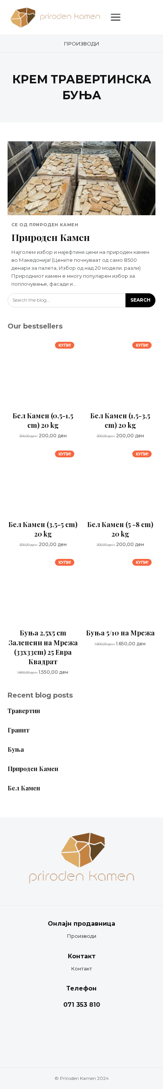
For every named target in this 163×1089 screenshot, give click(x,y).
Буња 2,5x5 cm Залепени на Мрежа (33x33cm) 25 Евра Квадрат (43, 647)
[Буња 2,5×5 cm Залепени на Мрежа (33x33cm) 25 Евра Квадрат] (43, 590)
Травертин (24, 711)
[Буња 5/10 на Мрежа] (120, 590)
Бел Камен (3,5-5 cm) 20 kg (42, 529)
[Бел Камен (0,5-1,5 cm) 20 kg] (43, 373)
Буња (16, 749)
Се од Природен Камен (44, 225)
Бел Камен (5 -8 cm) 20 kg (120, 529)
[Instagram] (89, 1032)
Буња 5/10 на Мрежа (120, 632)
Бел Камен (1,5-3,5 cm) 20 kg (120, 420)
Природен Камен (50, 237)
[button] (130, 17)
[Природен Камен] (81, 178)
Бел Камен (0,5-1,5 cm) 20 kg (43, 420)
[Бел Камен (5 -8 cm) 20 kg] (120, 482)
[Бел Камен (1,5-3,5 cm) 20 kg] (120, 373)
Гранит (19, 730)
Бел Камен (24, 788)
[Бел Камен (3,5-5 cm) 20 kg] (43, 482)
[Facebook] (74, 1032)
